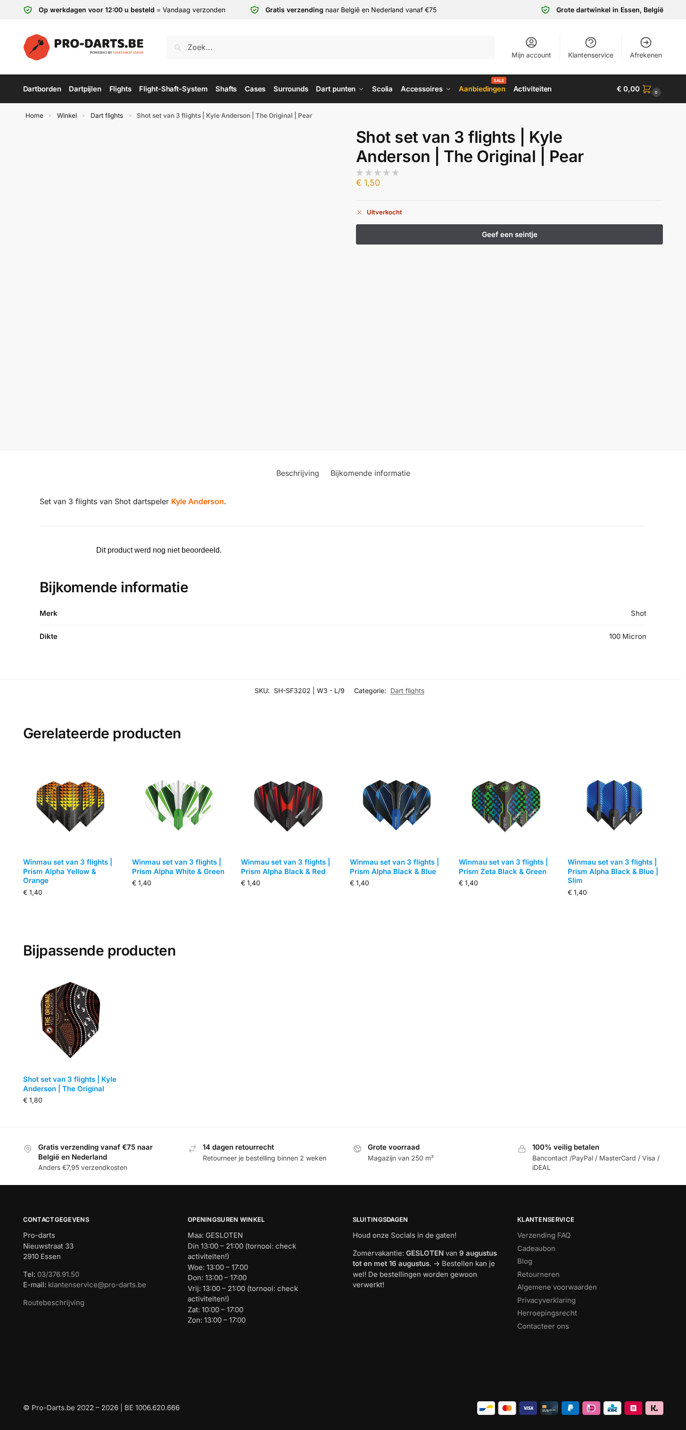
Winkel (67, 115)
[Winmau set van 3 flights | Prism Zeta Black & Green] (506, 802)
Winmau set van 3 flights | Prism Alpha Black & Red (285, 867)
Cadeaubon (536, 1248)
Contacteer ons (543, 1326)
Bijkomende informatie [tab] (370, 473)
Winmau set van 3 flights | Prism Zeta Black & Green (503, 867)
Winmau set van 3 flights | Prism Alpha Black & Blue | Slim (613, 871)
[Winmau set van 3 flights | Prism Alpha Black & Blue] (397, 802)
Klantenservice (590, 55)
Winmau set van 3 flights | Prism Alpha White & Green (178, 867)
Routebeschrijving (53, 1302)
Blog (524, 1261)
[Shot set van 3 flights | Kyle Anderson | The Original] (70, 1019)
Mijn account (531, 55)
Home (34, 115)
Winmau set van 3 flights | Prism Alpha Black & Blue (394, 867)
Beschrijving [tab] (297, 473)
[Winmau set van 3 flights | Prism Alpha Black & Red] (288, 802)
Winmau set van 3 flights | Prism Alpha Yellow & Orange (67, 871)
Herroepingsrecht (547, 1312)
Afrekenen (646, 55)
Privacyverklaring (546, 1300)
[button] (640, 89)
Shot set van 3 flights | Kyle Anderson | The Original (69, 1084)
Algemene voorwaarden (557, 1287)
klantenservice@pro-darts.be (97, 1284)
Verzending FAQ (543, 1235)
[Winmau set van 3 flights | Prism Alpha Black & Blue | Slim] (615, 802)
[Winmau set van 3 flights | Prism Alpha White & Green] (179, 802)
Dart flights (107, 115)
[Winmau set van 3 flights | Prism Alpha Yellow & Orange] (70, 802)
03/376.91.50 (58, 1274)
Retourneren (538, 1274)
